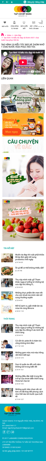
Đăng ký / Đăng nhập (35, 2)
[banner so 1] (23, 176)
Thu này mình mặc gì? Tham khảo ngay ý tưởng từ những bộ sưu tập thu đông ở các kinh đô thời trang (29, 329)
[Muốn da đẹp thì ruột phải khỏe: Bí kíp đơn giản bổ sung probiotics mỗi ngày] (7, 257)
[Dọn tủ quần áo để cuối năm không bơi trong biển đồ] (7, 367)
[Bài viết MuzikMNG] (23, 133)
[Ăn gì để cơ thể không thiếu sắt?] (7, 271)
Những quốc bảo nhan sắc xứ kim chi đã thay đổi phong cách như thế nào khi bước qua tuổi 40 (29, 393)
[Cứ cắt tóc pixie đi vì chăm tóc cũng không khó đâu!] (7, 344)
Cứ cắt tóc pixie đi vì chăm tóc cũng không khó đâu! (28, 341)
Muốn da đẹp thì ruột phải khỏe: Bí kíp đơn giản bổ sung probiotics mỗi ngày (29, 257)
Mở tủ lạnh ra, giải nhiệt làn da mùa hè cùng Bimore (28, 306)
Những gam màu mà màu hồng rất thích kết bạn (29, 353)
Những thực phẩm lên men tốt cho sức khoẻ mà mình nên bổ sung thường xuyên (29, 295)
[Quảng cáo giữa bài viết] (23, 98)
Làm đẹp (17, 35)
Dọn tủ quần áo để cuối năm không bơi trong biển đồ (28, 365)
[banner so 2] (23, 220)
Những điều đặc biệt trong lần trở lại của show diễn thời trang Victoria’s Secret (29, 378)
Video (9, 35)
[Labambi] (23, 11)
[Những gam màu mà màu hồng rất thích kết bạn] (7, 355)
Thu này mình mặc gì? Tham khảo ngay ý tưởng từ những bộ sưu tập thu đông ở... (29, 282)
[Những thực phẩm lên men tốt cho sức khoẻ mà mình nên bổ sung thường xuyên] (7, 295)
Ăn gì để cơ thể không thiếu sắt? (29, 267)
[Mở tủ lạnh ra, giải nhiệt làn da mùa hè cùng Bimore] (7, 309)
